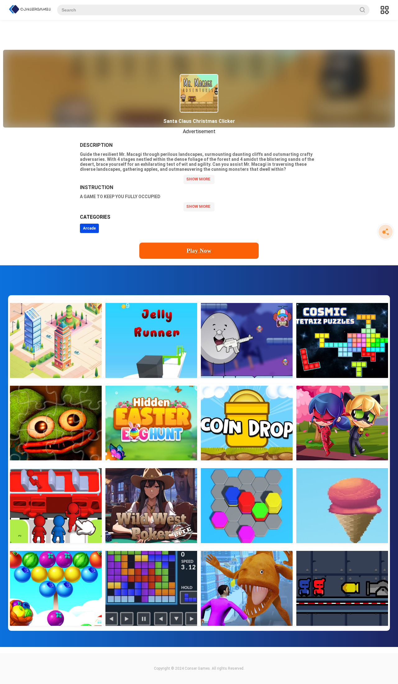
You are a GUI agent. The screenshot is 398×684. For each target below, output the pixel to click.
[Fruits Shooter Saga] (56, 587)
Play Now (199, 250)
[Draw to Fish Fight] (246, 587)
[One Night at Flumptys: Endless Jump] (246, 339)
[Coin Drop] (246, 422)
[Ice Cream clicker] (342, 505)
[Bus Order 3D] (56, 505)
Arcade (89, 228)
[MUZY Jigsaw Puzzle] (56, 422)
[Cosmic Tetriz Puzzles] (342, 339)
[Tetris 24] (151, 587)
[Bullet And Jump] (342, 587)
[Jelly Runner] (151, 339)
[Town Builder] (56, 339)
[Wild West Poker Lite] (151, 505)
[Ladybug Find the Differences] (342, 422)
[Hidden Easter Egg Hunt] (151, 422)
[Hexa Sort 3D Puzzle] (246, 505)
